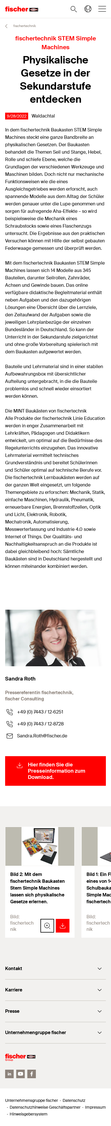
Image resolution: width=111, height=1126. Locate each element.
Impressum (95, 1107)
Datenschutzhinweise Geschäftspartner (45, 1107)
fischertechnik (24, 26)
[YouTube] (20, 1074)
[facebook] (31, 1074)
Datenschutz (74, 1100)
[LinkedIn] (9, 1074)
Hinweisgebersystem (29, 1114)
